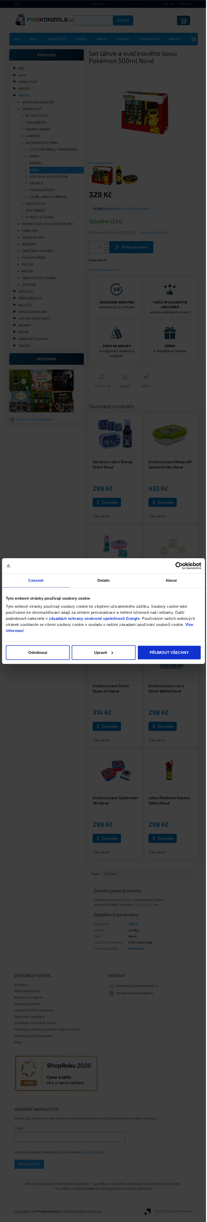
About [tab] (168, 580)
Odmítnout (37, 652)
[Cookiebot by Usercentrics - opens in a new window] (175, 566)
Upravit (98, 652)
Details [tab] (101, 580)
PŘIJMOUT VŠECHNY (166, 652)
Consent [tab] (35, 580)
